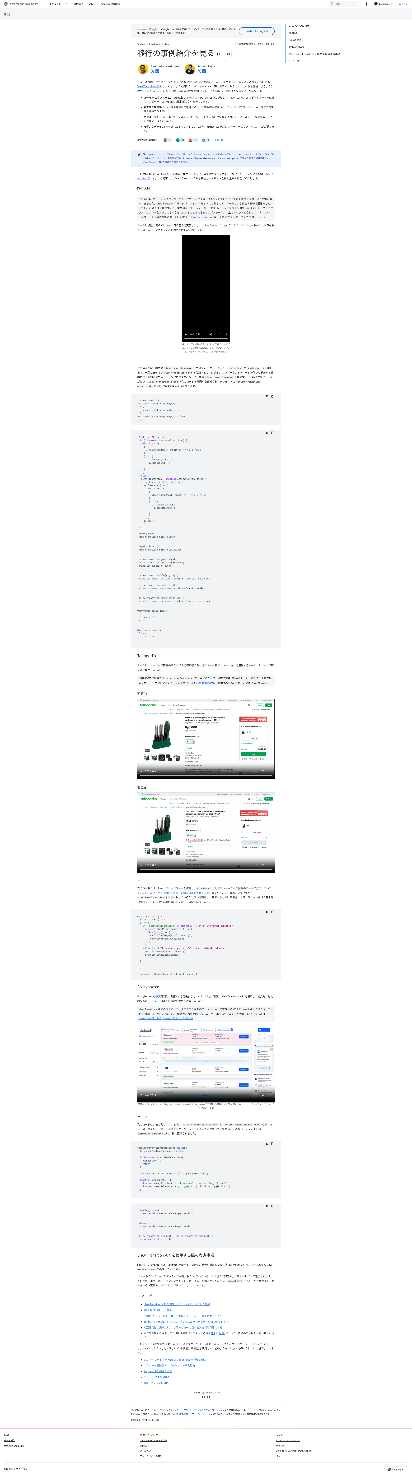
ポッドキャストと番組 (151, 1455)
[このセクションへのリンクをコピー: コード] (150, 361)
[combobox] (345, 4)
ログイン (403, 3)
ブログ (92, 3)
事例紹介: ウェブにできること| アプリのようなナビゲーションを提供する (186, 1321)
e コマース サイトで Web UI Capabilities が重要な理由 (175, 1359)
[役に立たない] (272, 44)
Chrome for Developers (148, 44)
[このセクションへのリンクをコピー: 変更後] (150, 788)
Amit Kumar (197, 217)
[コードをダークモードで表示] (267, 396)
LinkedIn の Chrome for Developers (294, 1450)
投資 (158, 996)
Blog (7, 14)
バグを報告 (9, 1440)
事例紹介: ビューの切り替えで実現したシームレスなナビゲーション (183, 1316)
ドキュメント (56, 3)
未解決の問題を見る (14, 1445)
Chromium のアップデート (153, 1440)
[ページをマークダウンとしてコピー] (229, 54)
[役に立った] (267, 44)
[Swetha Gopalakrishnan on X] (152, 72)
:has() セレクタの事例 (156, 1383)
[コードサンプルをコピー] (272, 396)
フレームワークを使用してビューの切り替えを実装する (174, 893)
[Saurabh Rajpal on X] (199, 72)
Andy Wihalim (206, 683)
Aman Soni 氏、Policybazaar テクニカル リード (166, 1018)
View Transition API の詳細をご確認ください (165, 162)
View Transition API (148, 86)
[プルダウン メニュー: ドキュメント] (67, 4)
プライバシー (22, 1469)
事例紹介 (78, 3)
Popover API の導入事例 (158, 1371)
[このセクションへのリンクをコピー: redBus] (153, 188)
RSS (278, 1455)
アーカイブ (145, 1450)
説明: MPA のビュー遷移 (158, 1310)
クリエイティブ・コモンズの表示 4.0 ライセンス (199, 1410)
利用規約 (8, 1469)
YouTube (280, 1445)
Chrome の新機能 (110, 3)
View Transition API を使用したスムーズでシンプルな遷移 (177, 1304)
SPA (213, 1333)
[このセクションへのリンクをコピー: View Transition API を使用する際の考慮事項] (217, 1256)
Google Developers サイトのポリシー (190, 1413)
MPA (222, 1333)
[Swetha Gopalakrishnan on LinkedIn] (157, 72)
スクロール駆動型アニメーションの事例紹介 (169, 1365)
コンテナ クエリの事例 (157, 1377)
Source (219, 140)
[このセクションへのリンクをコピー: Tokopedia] (159, 656)
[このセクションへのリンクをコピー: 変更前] (150, 694)
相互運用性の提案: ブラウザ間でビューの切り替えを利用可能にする (183, 1327)
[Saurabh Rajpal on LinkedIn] (204, 72)
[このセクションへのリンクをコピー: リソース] (156, 1295)
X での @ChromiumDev (288, 1440)
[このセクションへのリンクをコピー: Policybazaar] (162, 987)
